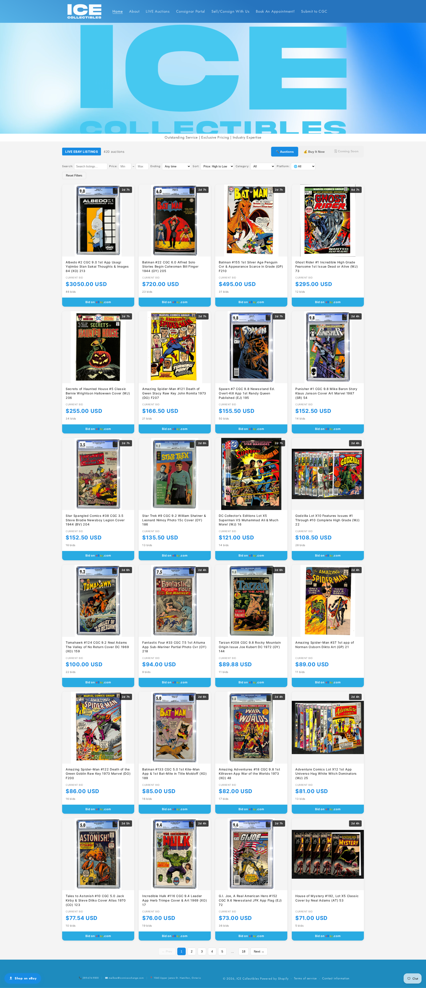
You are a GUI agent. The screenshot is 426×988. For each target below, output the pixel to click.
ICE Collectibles (248, 978)
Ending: (155, 166)
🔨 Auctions (285, 151)
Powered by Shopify (274, 978)
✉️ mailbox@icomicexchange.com (124, 978)
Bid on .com (98, 302)
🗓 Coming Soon (346, 151)
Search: (67, 166)
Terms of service (305, 978)
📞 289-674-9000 (89, 978)
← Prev (167, 951)
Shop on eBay (26, 978)
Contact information (335, 978)
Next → (259, 951)
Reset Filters (74, 175)
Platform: (283, 166)
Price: (113, 166)
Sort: (196, 166)
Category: (242, 166)
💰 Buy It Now (314, 151)
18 (243, 951)
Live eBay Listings (81, 151)
